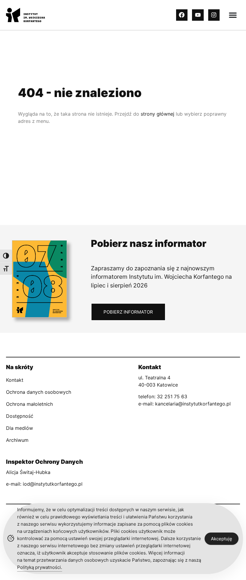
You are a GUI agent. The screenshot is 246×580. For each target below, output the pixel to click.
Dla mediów (19, 428)
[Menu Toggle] (233, 15)
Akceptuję (221, 539)
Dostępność (19, 416)
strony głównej (157, 114)
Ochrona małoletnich (29, 404)
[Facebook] (182, 15)
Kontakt (14, 380)
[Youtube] (197, 15)
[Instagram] (214, 15)
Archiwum (17, 440)
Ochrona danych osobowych (38, 392)
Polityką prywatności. (39, 567)
